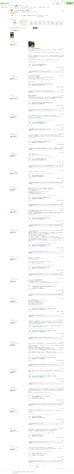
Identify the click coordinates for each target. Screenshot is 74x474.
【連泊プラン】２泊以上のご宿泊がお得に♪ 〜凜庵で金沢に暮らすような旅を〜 (41, 141)
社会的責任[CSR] (23, 471)
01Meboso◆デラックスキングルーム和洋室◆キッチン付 (38, 309)
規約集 (31, 471)
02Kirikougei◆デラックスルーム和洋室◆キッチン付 (38, 65)
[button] (12, 35)
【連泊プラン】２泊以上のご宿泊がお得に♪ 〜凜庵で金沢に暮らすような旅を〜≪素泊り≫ (42, 102)
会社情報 (14, 471)
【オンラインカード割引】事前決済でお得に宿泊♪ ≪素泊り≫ (39, 64)
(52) (40, 15)
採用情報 (28, 471)
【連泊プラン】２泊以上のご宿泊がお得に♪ (37, 416)
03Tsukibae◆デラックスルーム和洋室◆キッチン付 (38, 142)
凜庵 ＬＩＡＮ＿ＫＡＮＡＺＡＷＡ (19, 10)
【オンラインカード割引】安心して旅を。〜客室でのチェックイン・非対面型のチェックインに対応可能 (44, 308)
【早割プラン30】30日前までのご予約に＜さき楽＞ (38, 175)
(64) (29, 15)
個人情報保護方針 (18, 471)
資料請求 (33, 471)
